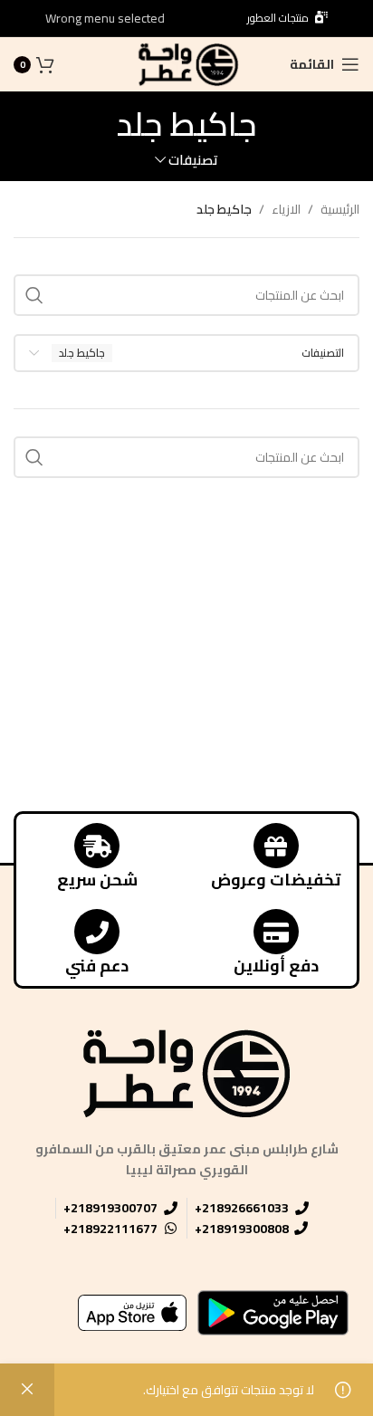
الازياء (286, 209)
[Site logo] (186, 63)
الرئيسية (339, 209)
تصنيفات (193, 160)
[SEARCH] (34, 295)
